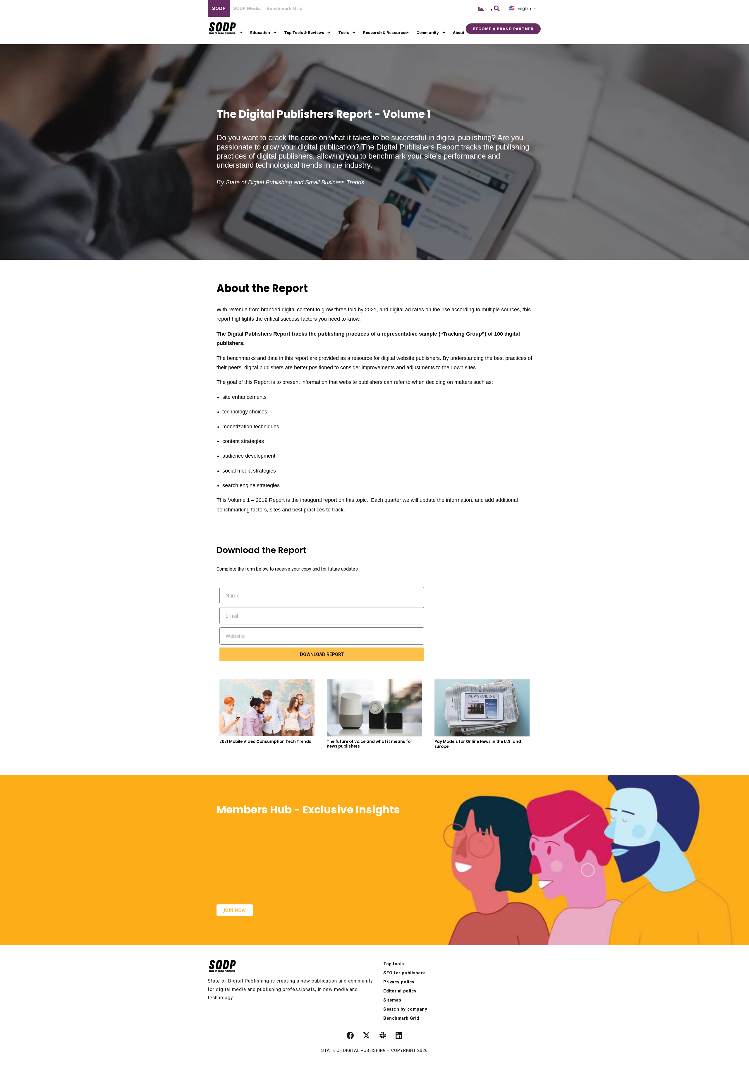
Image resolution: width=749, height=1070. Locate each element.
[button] (497, 8)
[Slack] (382, 1035)
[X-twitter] (366, 1035)
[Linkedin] (398, 1035)
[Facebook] (350, 1035)
